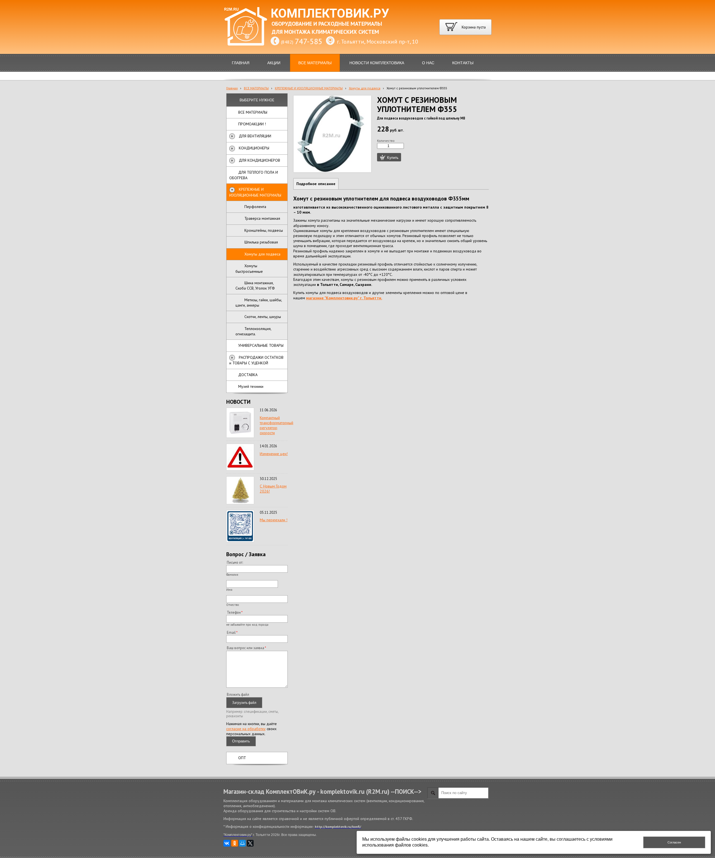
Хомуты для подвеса (364, 88)
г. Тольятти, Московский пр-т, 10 (377, 41)
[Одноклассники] (234, 843)
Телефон (234, 612)
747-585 (308, 41)
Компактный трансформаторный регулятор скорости (276, 425)
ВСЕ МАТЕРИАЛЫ (256, 88)
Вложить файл (238, 694)
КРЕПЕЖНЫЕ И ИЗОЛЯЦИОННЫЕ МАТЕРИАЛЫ (309, 88)
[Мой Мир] (242, 843)
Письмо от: (235, 562)
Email (231, 632)
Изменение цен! (274, 453)
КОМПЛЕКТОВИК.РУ (330, 13)
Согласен (674, 842)
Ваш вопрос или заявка (245, 648)
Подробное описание (315, 183)
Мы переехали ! (273, 519)
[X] (250, 843)
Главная (232, 88)
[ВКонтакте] (226, 843)
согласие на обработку (246, 728)
